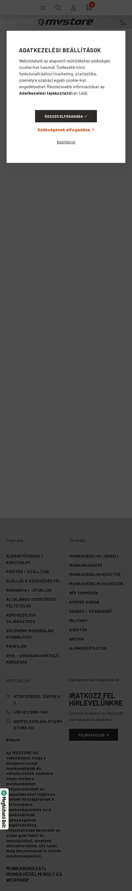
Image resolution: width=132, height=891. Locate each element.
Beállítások (66, 142)
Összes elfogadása (64, 116)
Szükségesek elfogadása (63, 129)
